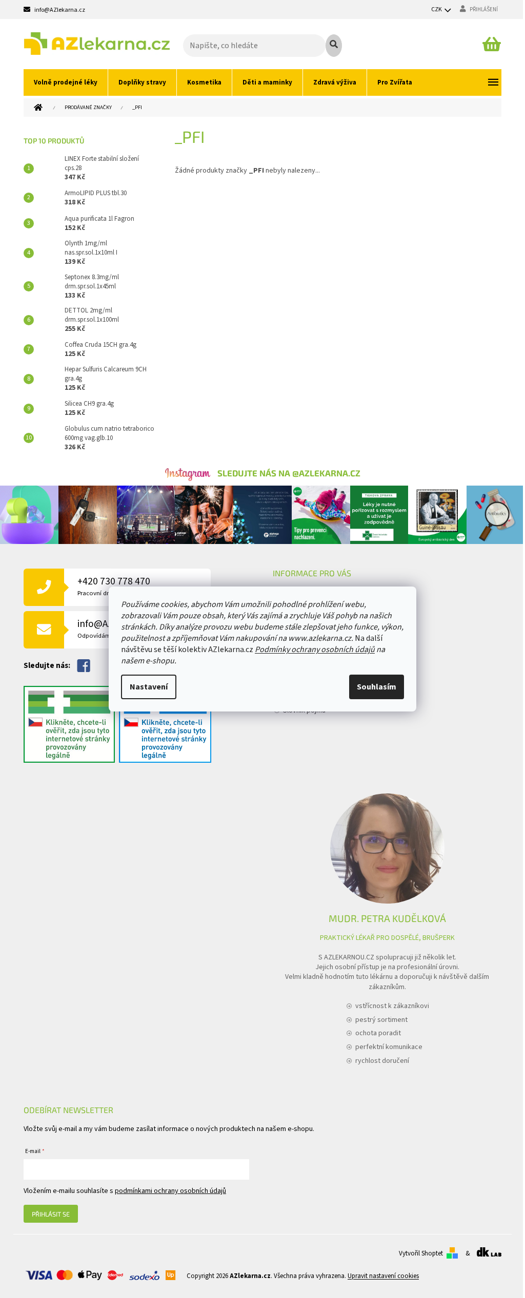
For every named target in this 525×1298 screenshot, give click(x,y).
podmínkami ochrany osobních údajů (170, 1191)
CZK (437, 9)
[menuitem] (66, 82)
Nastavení (149, 687)
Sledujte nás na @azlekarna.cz (288, 473)
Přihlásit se (51, 1214)
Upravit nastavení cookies (383, 1276)
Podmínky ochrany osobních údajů (315, 649)
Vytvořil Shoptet (421, 1253)
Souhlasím (376, 687)
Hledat (334, 45)
